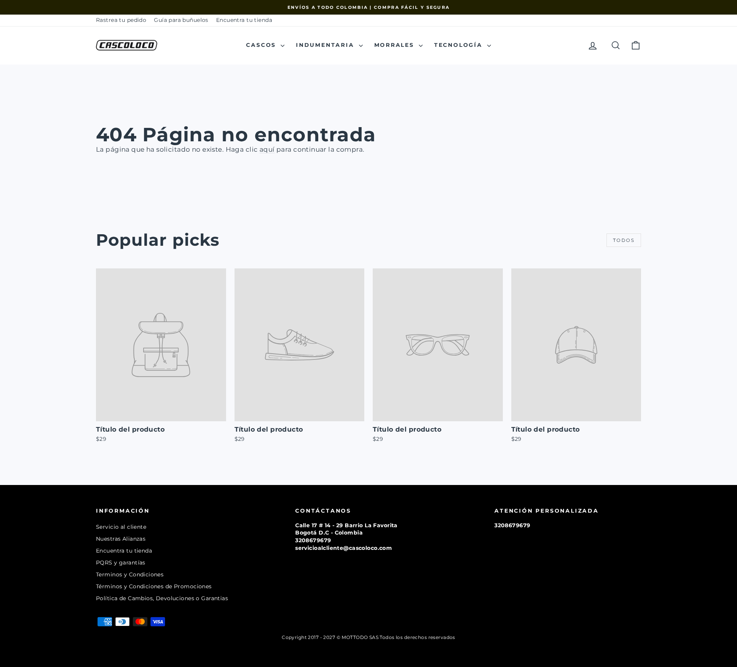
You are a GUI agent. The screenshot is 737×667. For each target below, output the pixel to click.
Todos (624, 240)
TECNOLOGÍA (459, 44)
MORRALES (395, 44)
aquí (267, 149)
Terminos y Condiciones (130, 574)
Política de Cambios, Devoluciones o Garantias (162, 598)
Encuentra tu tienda (244, 20)
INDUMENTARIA (326, 44)
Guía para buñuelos (181, 20)
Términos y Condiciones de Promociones (154, 586)
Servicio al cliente (121, 526)
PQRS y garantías (120, 562)
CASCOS (262, 44)
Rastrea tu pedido (121, 20)
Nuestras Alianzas (120, 538)
